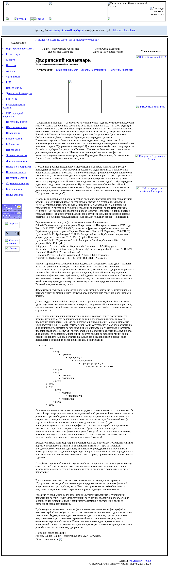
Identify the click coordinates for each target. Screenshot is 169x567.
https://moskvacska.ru (124, 30)
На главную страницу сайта (51, 39)
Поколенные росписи (120, 69)
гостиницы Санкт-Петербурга (66, 30)
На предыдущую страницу (84, 39)
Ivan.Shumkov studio (140, 560)
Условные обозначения (93, 69)
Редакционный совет (66, 69)
